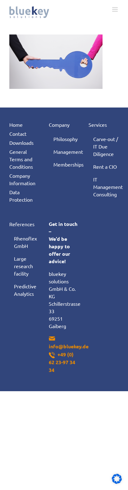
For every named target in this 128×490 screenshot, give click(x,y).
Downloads (21, 143)
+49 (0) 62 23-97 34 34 (62, 362)
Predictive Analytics (25, 290)
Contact (17, 134)
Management (66, 152)
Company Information (22, 179)
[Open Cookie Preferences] (117, 482)
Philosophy (65, 139)
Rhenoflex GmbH (25, 242)
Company (59, 124)
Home (16, 124)
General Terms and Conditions (21, 159)
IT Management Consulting (106, 186)
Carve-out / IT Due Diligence (105, 146)
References (21, 224)
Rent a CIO (105, 166)
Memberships (66, 164)
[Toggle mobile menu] (115, 9)
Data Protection (21, 196)
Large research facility (23, 266)
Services (98, 124)
